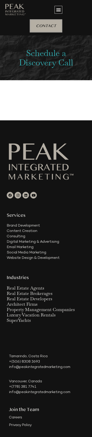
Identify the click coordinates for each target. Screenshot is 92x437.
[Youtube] (33, 195)
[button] (58, 10)
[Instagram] (18, 195)
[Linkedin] (25, 195)
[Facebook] (10, 195)
